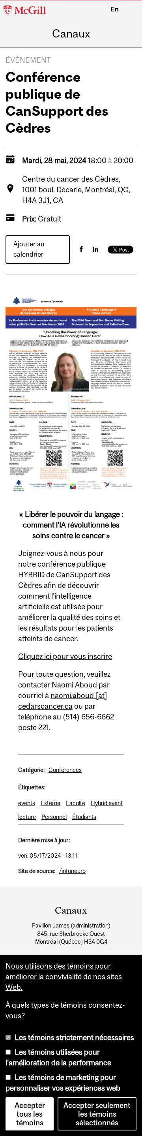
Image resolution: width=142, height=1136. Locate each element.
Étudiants (84, 816)
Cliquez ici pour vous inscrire (65, 656)
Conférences (65, 769)
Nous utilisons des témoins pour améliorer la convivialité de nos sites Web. (64, 976)
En (114, 9)
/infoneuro (72, 870)
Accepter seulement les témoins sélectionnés (97, 1114)
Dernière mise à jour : (44, 840)
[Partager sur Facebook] (81, 249)
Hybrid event (107, 803)
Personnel (54, 816)
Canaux (71, 34)
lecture (27, 816)
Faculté (75, 803)
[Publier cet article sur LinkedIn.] (95, 249)
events (26, 803)
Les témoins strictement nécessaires (74, 1037)
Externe (50, 803)
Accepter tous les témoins (30, 1114)
